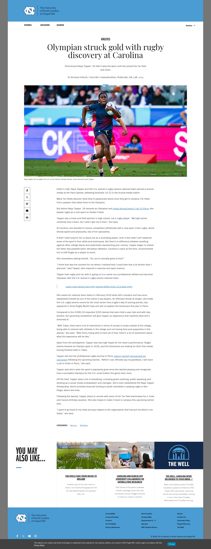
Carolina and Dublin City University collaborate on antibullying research (130, 479)
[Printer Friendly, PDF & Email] (27, 217)
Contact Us (181, 517)
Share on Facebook (27, 190)
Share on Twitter (27, 197)
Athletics (84, 425)
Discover (45, 25)
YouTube (29, 536)
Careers (109, 520)
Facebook (17, 536)
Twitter (23, 536)
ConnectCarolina (112, 517)
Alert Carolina (146, 513)
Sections (189, 25)
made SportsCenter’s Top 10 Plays (131, 208)
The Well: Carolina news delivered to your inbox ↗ (179, 477)
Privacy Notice (39, 545)
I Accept (171, 544)
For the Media (111, 524)
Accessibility (110, 513)
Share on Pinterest (27, 204)
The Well (180, 527)
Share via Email (27, 210)
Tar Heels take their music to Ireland (81, 477)
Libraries (144, 524)
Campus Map (146, 517)
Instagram (35, 536)
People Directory (183, 524)
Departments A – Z (148, 520)
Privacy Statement (113, 527)
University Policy (183, 520)
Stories (28, 25)
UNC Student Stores (149, 527)
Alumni (73, 425)
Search (60, 25)
